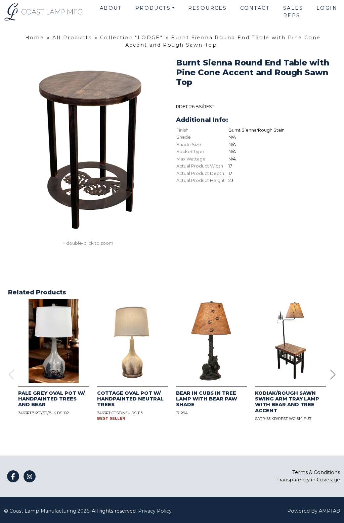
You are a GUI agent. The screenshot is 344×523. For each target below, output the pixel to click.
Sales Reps (293, 11)
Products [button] (153, 8)
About (111, 8)
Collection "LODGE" (131, 38)
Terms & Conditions (316, 472)
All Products (72, 38)
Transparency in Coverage (308, 480)
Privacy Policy (155, 511)
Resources (207, 8)
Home (34, 38)
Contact (255, 8)
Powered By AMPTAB (313, 511)
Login (326, 8)
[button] (333, 375)
